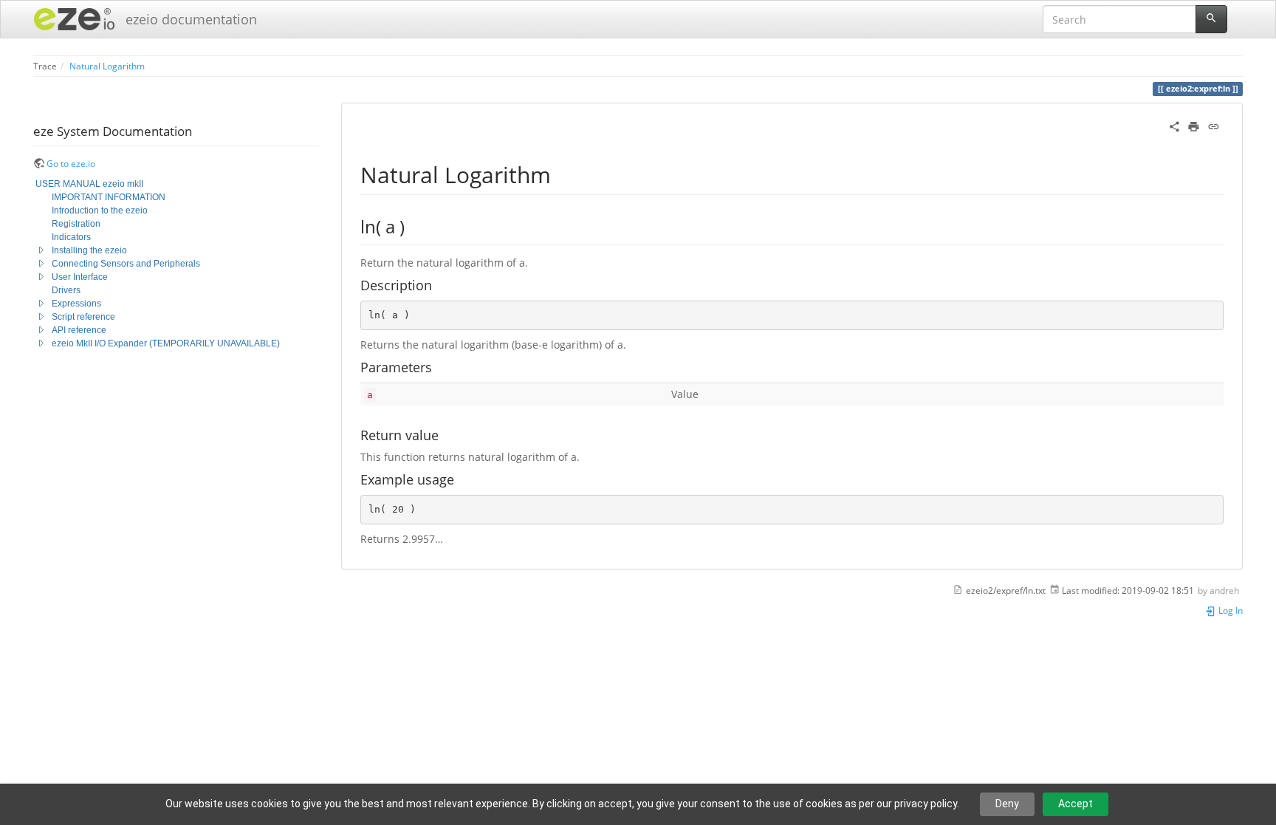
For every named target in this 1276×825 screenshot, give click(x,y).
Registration (76, 224)
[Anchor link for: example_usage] (460, 478)
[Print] (1193, 125)
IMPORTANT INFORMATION (108, 197)
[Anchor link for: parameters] (438, 366)
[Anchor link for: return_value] (445, 434)
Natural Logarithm (107, 66)
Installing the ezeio (89, 250)
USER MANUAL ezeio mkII (89, 184)
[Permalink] (1213, 125)
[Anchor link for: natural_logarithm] (562, 173)
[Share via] (1174, 125)
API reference (79, 330)
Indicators (71, 237)
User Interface (80, 277)
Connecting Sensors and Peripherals (126, 264)
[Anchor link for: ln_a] (413, 225)
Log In (1229, 610)
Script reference (83, 317)
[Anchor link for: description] (438, 284)
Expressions (76, 303)
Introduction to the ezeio (100, 210)
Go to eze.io (71, 163)
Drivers (66, 290)
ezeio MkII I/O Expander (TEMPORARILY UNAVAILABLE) (166, 343)
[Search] (1211, 19)
